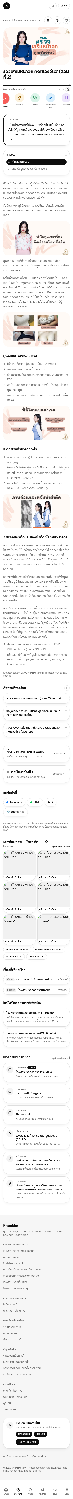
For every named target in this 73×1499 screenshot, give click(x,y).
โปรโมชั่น (40, 1436)
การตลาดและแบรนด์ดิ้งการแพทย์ (22, 1369)
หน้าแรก (7, 18)
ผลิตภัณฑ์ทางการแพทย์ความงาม (22, 1271)
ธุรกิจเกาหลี (9, 1411)
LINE (37, 804)
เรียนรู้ (54, 1494)
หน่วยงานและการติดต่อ (16, 1363)
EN (65, 6)
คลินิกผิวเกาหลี (11, 1259)
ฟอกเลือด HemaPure (15, 1398)
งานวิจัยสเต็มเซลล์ (13, 1357)
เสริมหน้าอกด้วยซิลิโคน (17, 951)
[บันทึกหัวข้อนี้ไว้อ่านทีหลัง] (67, 689)
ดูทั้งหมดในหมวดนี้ (61, 1060)
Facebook (16, 804)
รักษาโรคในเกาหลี (13, 1392)
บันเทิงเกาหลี (10, 1335)
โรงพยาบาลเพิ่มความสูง (16, 1290)
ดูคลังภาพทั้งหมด (61, 848)
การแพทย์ (18, 1494)
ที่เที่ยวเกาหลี (10, 1306)
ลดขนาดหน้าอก (36, 958)
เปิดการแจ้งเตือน (27, 1443)
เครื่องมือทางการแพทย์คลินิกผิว (21, 1277)
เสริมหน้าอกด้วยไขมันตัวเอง (49, 951)
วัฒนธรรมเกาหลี (12, 1328)
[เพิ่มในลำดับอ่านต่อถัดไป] (48, 21)
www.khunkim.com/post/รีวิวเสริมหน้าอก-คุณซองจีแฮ (35, 676)
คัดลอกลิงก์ (15, 813)
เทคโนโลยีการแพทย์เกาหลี (17, 1376)
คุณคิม (7, 1404)
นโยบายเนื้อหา (39, 1458)
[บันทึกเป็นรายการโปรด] (66, 21)
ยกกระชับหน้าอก (14, 958)
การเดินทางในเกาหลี (14, 1312)
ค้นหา (30, 1494)
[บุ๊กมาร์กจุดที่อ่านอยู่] (67, 91)
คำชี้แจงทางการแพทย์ (15, 1458)
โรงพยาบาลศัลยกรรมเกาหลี (12, 21)
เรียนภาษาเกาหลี (12, 1341)
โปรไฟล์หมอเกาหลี (13, 1265)
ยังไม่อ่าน (35, 21)
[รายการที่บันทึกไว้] (53, 6)
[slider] (36, 87)
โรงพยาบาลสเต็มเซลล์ (15, 1283)
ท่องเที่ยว (42, 1494)
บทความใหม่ (24, 1436)
